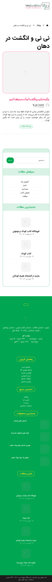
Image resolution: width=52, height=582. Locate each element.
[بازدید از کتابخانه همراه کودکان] (26, 267)
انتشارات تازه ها (38, 105)
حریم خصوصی (26, 376)
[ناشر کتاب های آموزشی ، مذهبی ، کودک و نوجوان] (37, 5)
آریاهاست (31, 579)
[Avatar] (47, 105)
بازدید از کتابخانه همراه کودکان (26, 276)
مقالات (24, 196)
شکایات (26, 397)
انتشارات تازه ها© (31, 577)
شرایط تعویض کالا (26, 370)
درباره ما (26, 403)
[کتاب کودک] (26, 245)
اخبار (25, 185)
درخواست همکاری (26, 406)
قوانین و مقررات (26, 373)
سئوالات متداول (26, 378)
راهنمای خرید (26, 367)
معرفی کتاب (25, 192)
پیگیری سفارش (26, 381)
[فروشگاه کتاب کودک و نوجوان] (26, 222)
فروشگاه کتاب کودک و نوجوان (26, 231)
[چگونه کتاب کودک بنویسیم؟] (26, 553)
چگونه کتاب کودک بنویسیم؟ (26, 563)
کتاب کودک (26, 253)
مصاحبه (25, 189)
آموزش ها (25, 181)
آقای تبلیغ (21, 579)
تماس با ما (26, 400)
